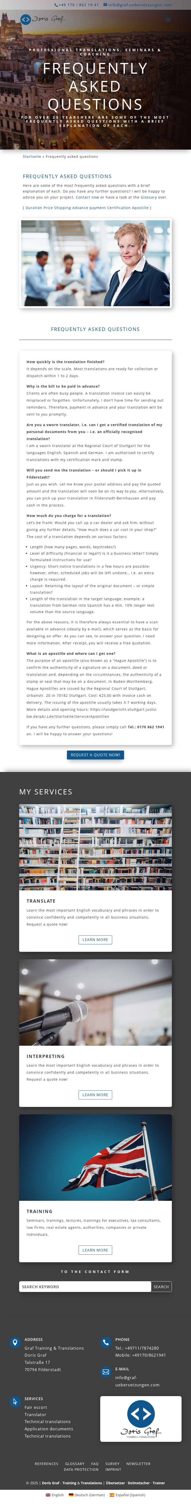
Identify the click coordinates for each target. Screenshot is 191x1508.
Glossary (149, 197)
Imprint (113, 1469)
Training (69, 1483)
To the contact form (95, 1271)
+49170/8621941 (149, 1355)
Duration (34, 207)
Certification (119, 207)
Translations (91, 1483)
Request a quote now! (95, 754)
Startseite (32, 156)
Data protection (81, 1469)
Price (48, 207)
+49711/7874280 (142, 1348)
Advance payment (89, 207)
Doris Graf (50, 1483)
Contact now (87, 197)
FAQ (95, 1463)
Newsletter (138, 1463)
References (46, 1463)
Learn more (95, 939)
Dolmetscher (139, 1483)
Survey (112, 1463)
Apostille (140, 207)
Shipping (62, 207)
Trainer (159, 1483)
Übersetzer (115, 1483)
